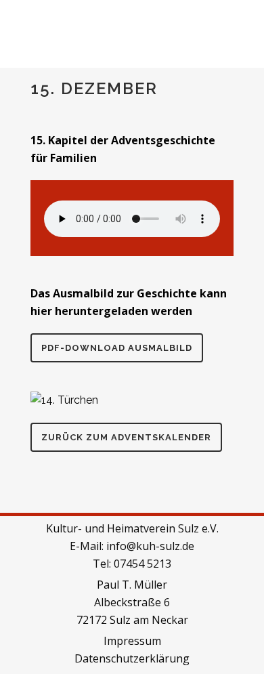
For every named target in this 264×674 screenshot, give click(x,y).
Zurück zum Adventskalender (126, 437)
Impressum (132, 640)
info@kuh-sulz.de (150, 546)
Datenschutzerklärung (132, 658)
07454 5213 (142, 563)
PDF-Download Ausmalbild (116, 348)
